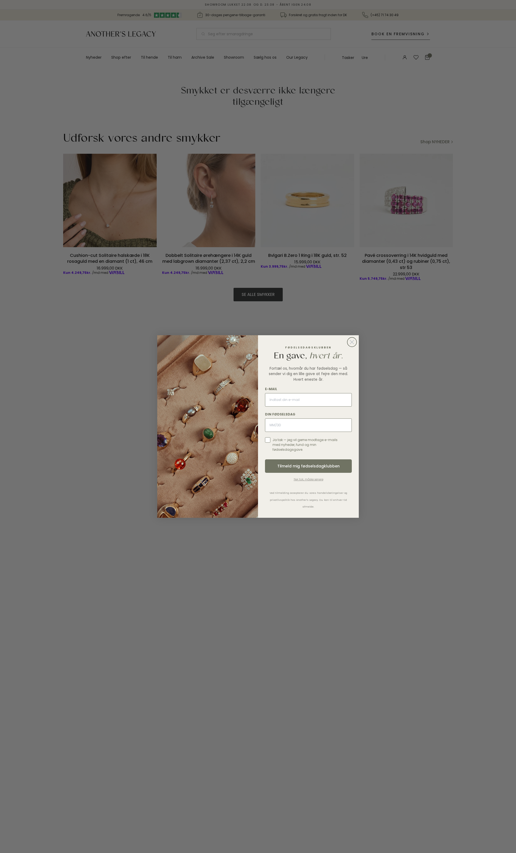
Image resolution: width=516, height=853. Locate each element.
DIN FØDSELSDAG (280, 414)
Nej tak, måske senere (308, 479)
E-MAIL (271, 389)
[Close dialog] (352, 342)
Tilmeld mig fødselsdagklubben (308, 466)
